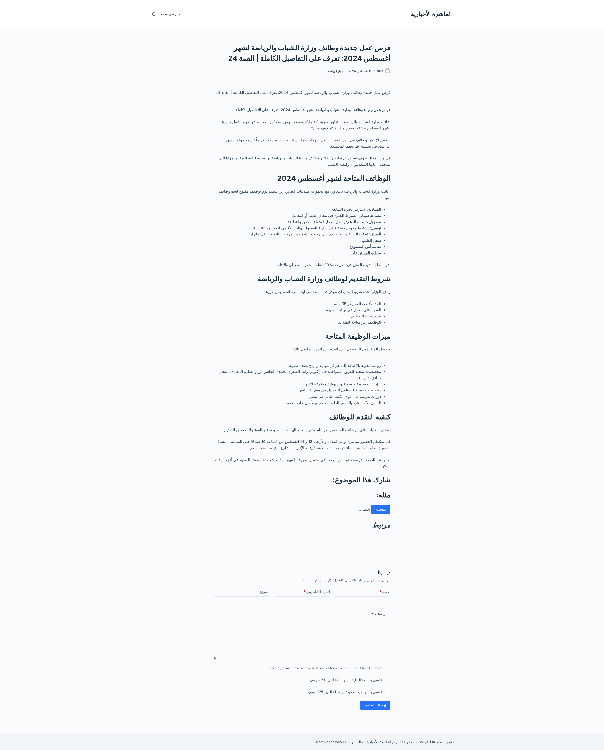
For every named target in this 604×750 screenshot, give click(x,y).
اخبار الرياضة (335, 71)
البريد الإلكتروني (316, 591)
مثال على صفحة (170, 14)
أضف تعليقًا (380, 614)
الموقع (264, 591)
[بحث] (154, 14)
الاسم (384, 591)
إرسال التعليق (375, 705)
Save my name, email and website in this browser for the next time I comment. (326, 668)
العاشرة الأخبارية (431, 13)
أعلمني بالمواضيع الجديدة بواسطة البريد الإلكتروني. (345, 692)
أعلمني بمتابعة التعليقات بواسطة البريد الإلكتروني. (346, 680)
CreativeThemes (328, 742)
